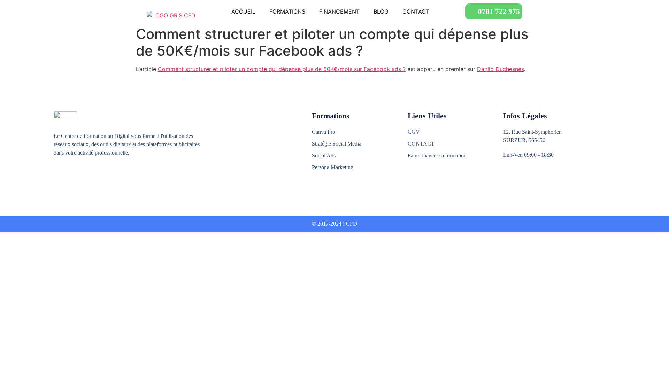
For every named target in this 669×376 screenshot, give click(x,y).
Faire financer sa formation (437, 155)
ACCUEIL (243, 11)
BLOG (381, 11)
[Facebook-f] (58, 178)
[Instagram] (73, 178)
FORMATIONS (287, 11)
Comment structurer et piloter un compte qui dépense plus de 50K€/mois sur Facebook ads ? (282, 68)
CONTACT (415, 11)
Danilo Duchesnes (500, 68)
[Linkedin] (88, 178)
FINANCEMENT (339, 11)
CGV (414, 132)
